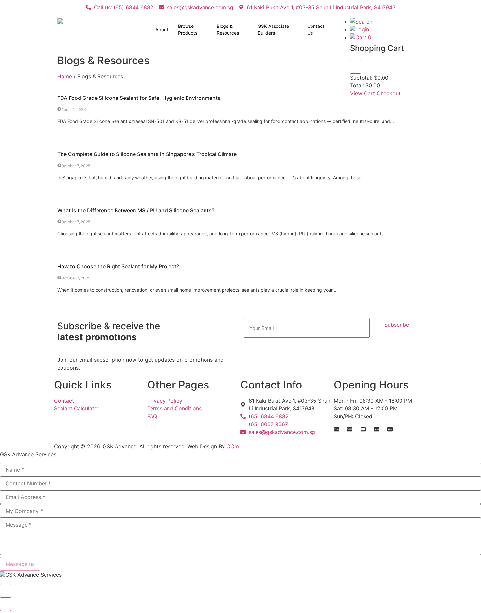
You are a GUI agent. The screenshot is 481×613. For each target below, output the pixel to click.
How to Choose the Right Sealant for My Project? (118, 266)
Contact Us (315, 29)
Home (64, 76)
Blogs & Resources (228, 29)
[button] (361, 21)
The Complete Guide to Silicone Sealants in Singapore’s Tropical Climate (147, 154)
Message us (20, 564)
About (161, 29)
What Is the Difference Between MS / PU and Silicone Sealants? (135, 210)
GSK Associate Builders (273, 29)
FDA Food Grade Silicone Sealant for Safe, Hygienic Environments (139, 98)
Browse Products (187, 29)
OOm (232, 446)
